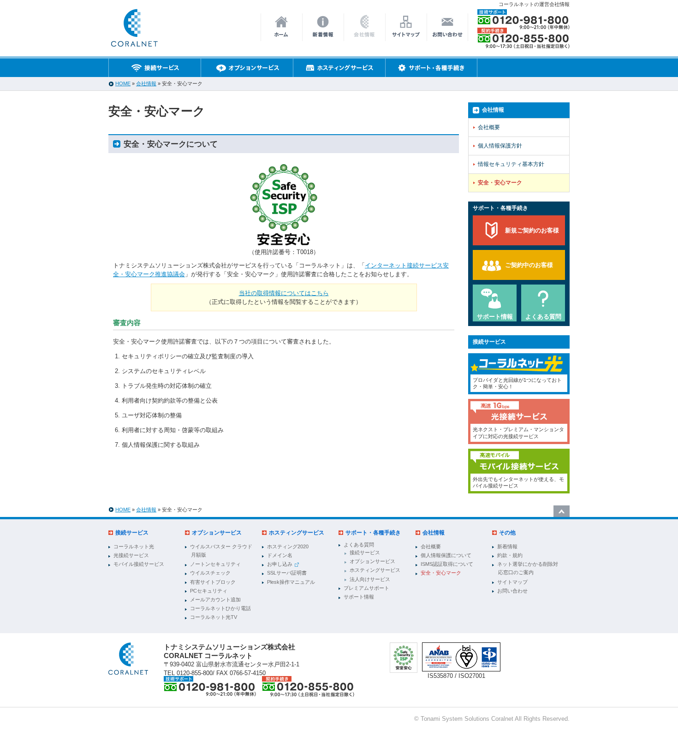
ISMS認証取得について (447, 564)
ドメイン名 (279, 555)
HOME (123, 83)
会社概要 (489, 127)
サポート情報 (495, 316)
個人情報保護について (446, 555)
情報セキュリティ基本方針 (511, 164)
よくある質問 (543, 316)
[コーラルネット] (128, 658)
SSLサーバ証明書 (287, 573)
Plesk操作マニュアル (291, 582)
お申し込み (279, 564)
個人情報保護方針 (500, 145)
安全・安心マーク (500, 182)
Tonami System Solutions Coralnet (467, 718)
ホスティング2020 (288, 546)
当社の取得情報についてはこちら (284, 293)
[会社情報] (133, 30)
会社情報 (146, 83)
